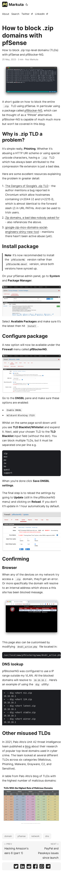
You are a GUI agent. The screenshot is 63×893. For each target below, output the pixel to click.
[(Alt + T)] (27, 4)
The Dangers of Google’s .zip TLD (26, 186)
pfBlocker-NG (33, 110)
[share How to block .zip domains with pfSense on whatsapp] (41, 867)
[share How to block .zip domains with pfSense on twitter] (16, 867)
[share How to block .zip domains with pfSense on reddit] (29, 867)
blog (28, 746)
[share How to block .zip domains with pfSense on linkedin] (22, 867)
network (35, 836)
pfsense (22, 836)
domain (8, 836)
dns (47, 836)
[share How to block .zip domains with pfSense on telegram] (48, 867)
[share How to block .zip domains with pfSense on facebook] (35, 867)
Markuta (16, 4)
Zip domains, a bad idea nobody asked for (32, 217)
